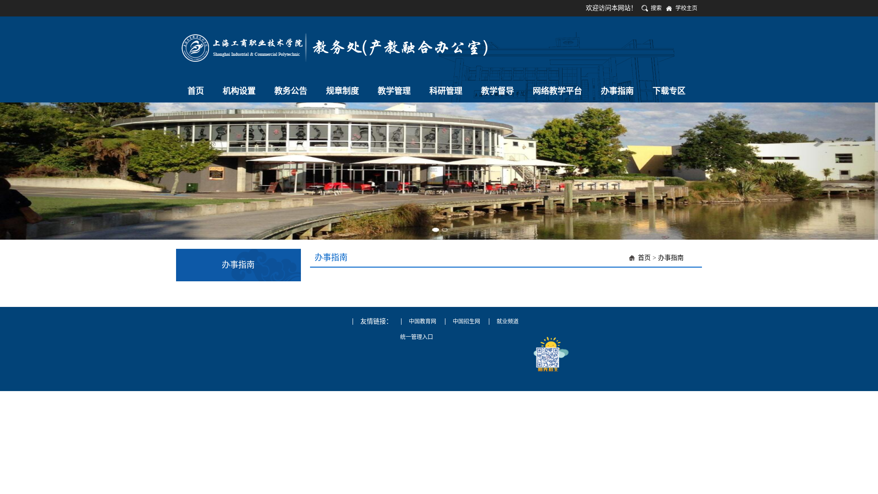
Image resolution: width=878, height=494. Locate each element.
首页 (644, 257)
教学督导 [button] (497, 91)
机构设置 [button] (239, 91)
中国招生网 (466, 321)
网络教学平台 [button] (557, 91)
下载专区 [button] (669, 91)
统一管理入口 (416, 337)
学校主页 (686, 8)
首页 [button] (195, 91)
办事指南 (671, 257)
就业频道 (508, 321)
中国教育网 (422, 321)
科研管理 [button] (445, 91)
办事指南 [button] (617, 91)
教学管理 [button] (394, 91)
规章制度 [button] (342, 91)
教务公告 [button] (290, 91)
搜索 (656, 8)
